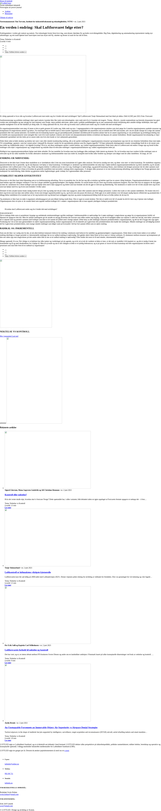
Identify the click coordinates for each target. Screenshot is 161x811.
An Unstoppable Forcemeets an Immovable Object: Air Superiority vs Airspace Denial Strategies (51, 727)
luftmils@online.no (12, 764)
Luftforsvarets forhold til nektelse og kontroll (26, 650)
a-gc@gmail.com (6, 806)
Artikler (7, 11)
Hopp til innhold (6, 1)
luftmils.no (9, 783)
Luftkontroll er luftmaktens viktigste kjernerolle (28, 572)
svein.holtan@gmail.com (9, 794)
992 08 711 (9, 774)
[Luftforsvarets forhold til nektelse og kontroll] (48, 643)
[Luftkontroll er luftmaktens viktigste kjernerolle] (48, 566)
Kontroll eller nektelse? (16, 494)
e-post (66, 751)
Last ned (15, 336)
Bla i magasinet (6, 336)
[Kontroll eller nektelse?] (48, 488)
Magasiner (8, 14)
